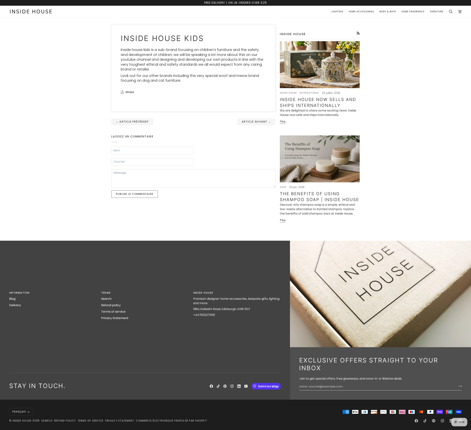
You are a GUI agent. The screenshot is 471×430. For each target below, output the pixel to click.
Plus (283, 121)
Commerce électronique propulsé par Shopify (171, 420)
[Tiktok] (218, 386)
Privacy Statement (114, 318)
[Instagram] (232, 386)
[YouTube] (246, 386)
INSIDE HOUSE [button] (203, 293)
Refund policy (111, 305)
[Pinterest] (225, 386)
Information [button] (19, 293)
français (19, 411)
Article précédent (132, 121)
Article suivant (256, 121)
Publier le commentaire (134, 194)
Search (106, 299)
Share (129, 92)
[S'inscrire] (459, 386)
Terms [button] (106, 293)
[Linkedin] (239, 386)
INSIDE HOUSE (22, 420)
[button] (337, 12)
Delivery (15, 305)
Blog (12, 299)
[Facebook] (211, 386)
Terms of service (113, 311)
